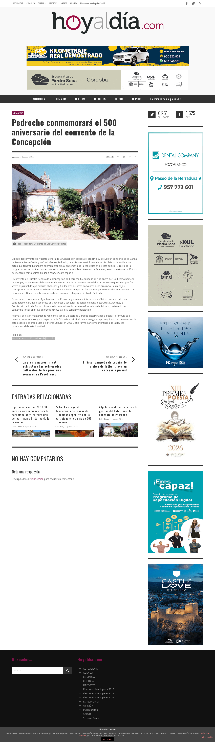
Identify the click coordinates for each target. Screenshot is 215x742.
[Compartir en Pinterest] (135, 156)
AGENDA (88, 672)
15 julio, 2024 (28, 156)
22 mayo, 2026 (117, 419)
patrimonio (40, 338)
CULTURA (88, 681)
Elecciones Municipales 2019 (98, 693)
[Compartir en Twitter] (124, 156)
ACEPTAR (107, 739)
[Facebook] (186, 3)
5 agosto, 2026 (29, 426)
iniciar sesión (37, 478)
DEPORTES (89, 685)
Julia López (17, 426)
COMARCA (18, 112)
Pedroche (51, 338)
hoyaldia (59, 426)
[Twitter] (193, 3)
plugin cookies (207, 737)
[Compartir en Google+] (129, 156)
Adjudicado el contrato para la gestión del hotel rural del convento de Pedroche (118, 411)
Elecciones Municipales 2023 (98, 697)
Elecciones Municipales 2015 (98, 689)
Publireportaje (90, 709)
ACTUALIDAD (90, 668)
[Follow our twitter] (152, 114)
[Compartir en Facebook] (118, 156)
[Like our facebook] (179, 114)
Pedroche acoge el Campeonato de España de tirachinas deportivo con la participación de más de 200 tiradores (73, 414)
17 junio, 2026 (71, 426)
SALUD (87, 713)
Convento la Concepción (22, 338)
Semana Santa (91, 718)
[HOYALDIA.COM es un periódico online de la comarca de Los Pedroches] (107, 26)
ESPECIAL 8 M (91, 701)
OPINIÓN (88, 705)
